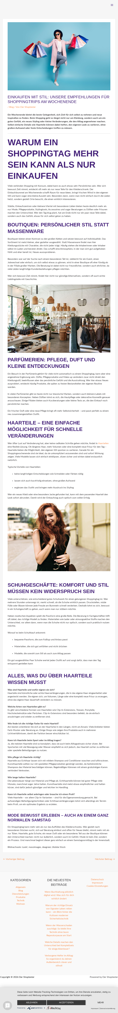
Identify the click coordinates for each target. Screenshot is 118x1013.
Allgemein (21, 887)
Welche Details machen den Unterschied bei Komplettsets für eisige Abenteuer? (59, 945)
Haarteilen (103, 443)
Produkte (20, 897)
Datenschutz (97, 879)
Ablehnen (31, 1002)
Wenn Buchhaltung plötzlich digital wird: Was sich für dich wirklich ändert (59, 895)
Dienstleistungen (20, 894)
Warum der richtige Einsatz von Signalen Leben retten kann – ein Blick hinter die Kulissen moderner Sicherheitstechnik (59, 912)
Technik (20, 901)
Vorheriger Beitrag (13, 859)
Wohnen (20, 904)
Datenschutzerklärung (107, 1008)
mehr (101, 1002)
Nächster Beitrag (105, 859)
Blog (11, 107)
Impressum (97, 883)
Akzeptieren (66, 1002)
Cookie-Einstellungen (97, 886)
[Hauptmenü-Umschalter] (112, 5)
